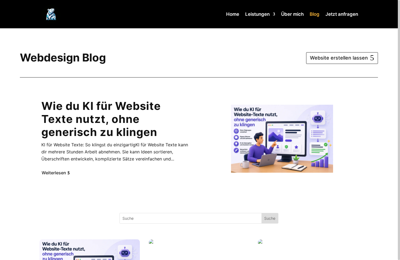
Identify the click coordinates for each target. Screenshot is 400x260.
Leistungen (257, 14)
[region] (200, 130)
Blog (314, 14)
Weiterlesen (54, 172)
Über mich (292, 14)
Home (232, 14)
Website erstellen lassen (339, 58)
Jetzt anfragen (341, 14)
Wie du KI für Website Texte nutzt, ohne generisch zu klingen (101, 119)
